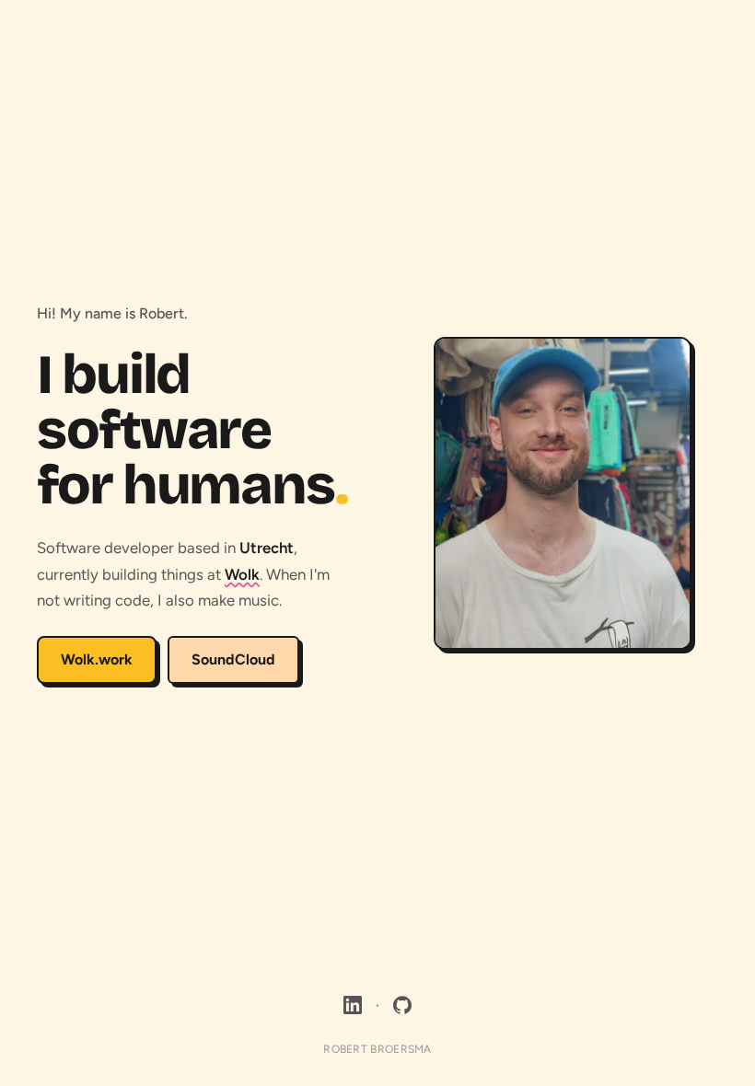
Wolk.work (97, 659)
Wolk (242, 574)
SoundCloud (233, 659)
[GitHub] (402, 1005)
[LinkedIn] (352, 1005)
